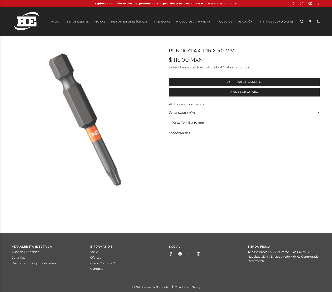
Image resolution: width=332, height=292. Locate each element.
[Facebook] (293, 3)
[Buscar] (301, 21)
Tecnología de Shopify (188, 287)
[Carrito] (318, 21)
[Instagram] (301, 3)
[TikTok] (318, 3)
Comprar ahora (244, 92)
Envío (200, 67)
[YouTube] (310, 3)
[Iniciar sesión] (310, 21)
